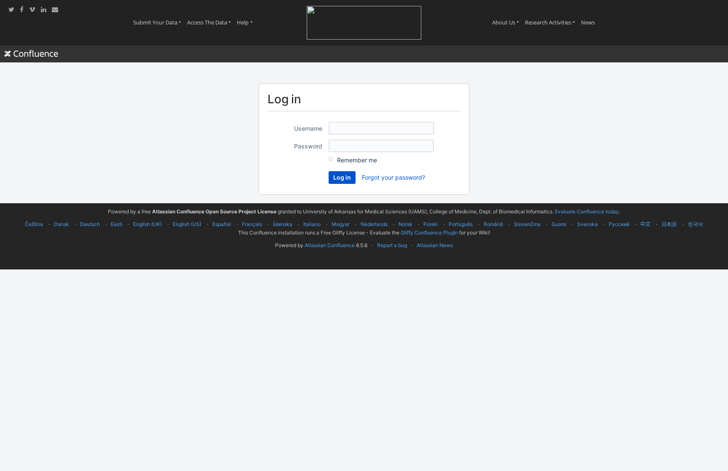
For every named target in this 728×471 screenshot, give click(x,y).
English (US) (187, 224)
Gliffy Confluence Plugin (429, 232)
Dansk (61, 224)
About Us (507, 22)
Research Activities (551, 22)
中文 (645, 224)
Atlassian (364, 263)
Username (308, 128)
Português (461, 224)
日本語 (669, 224)
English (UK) (147, 224)
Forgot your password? (393, 177)
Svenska (587, 224)
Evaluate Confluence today (587, 211)
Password (308, 146)
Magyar (341, 224)
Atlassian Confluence (330, 245)
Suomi (558, 224)
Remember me (357, 160)
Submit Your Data (158, 22)
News (589, 22)
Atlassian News (435, 245)
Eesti (116, 224)
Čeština (34, 224)
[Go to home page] (31, 54)
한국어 (695, 224)
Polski (430, 224)
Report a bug (392, 245)
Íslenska (282, 224)
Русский (619, 224)
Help (246, 22)
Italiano (312, 224)
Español (221, 224)
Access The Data (210, 22)
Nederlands (374, 224)
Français (252, 224)
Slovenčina (527, 224)
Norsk (405, 224)
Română (493, 224)
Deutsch (90, 224)
